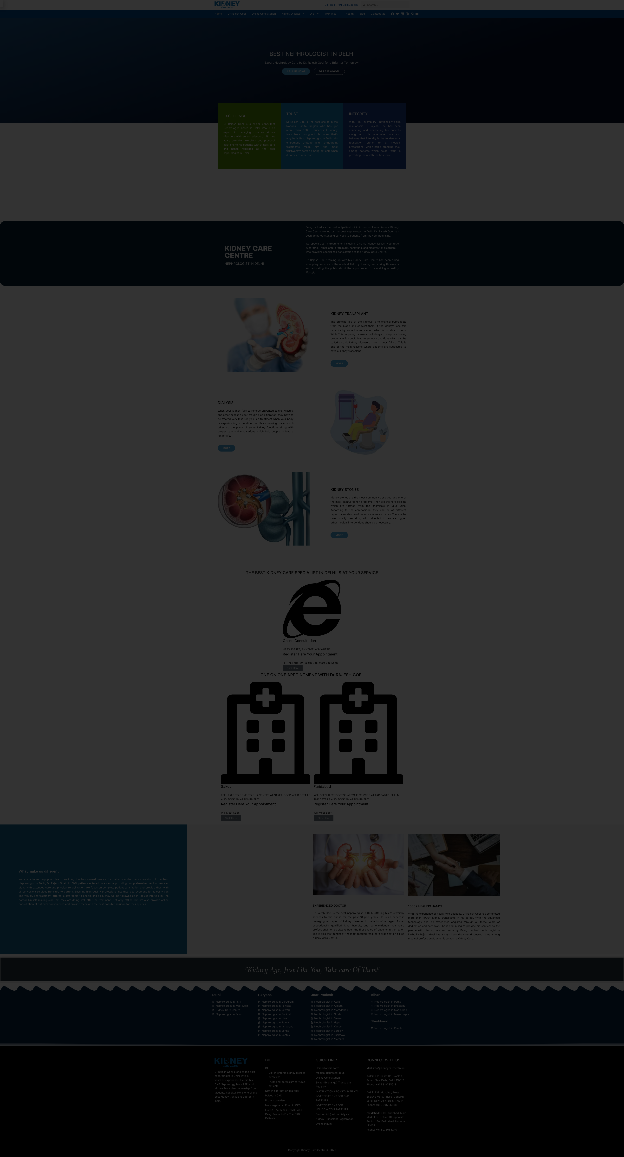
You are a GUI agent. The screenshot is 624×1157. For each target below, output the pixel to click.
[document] (312, 578)
